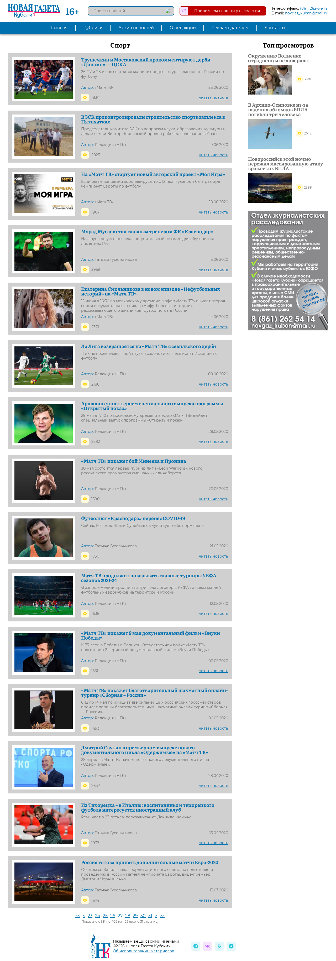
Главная (59, 27)
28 (127, 915)
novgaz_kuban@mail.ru (306, 13)
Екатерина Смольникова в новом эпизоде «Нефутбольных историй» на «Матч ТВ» (150, 291)
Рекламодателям (230, 27)
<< (77, 915)
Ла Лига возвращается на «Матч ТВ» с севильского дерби (148, 346)
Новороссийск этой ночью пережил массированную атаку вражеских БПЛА (285, 164)
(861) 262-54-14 (313, 8)
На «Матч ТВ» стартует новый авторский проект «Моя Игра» (153, 174)
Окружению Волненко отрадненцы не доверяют (278, 58)
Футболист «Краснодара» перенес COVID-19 (133, 518)
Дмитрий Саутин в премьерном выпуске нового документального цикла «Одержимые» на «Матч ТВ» (144, 750)
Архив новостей (136, 27)
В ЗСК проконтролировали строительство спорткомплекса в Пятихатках (153, 119)
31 (150, 915)
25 (105, 915)
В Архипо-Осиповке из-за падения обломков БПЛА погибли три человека (278, 109)
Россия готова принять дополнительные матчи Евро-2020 (149, 862)
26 (112, 915)
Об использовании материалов (143, 951)
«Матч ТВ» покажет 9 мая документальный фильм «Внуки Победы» (150, 635)
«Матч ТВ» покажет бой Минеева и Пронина (133, 461)
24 (97, 915)
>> (162, 915)
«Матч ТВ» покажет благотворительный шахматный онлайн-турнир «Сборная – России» (154, 692)
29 (135, 915)
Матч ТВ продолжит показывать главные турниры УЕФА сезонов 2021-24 (148, 578)
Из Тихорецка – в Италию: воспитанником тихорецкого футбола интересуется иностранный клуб (147, 807)
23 (90, 915)
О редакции (183, 27)
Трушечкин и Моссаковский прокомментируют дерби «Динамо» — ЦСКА (145, 62)
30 (143, 915)
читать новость (213, 97)
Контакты (275, 27)
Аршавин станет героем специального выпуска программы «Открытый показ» (152, 406)
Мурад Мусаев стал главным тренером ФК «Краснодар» (147, 231)
